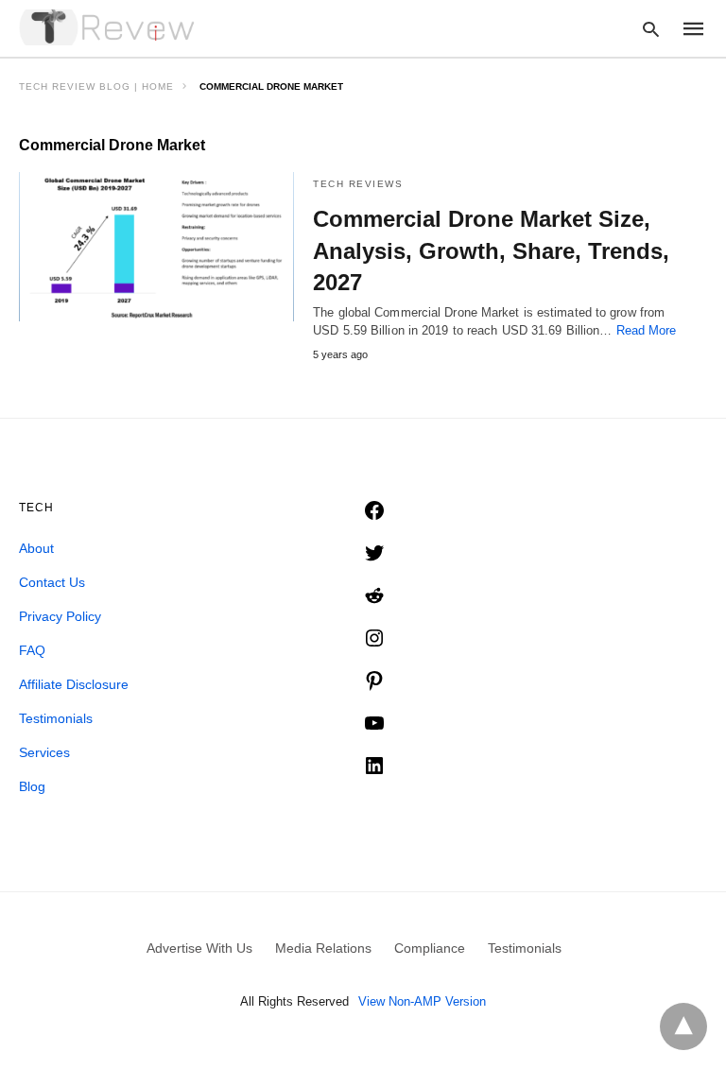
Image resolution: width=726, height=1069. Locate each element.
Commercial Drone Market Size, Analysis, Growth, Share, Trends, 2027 (491, 250)
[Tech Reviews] (109, 27)
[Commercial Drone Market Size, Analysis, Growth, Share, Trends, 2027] (156, 246)
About (36, 548)
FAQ (32, 650)
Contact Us (52, 582)
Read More (646, 330)
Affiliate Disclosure (74, 684)
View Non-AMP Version (422, 1001)
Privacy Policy (60, 616)
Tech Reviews (358, 184)
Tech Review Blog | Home (96, 86)
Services (44, 752)
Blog (32, 786)
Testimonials (56, 718)
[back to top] (683, 1026)
